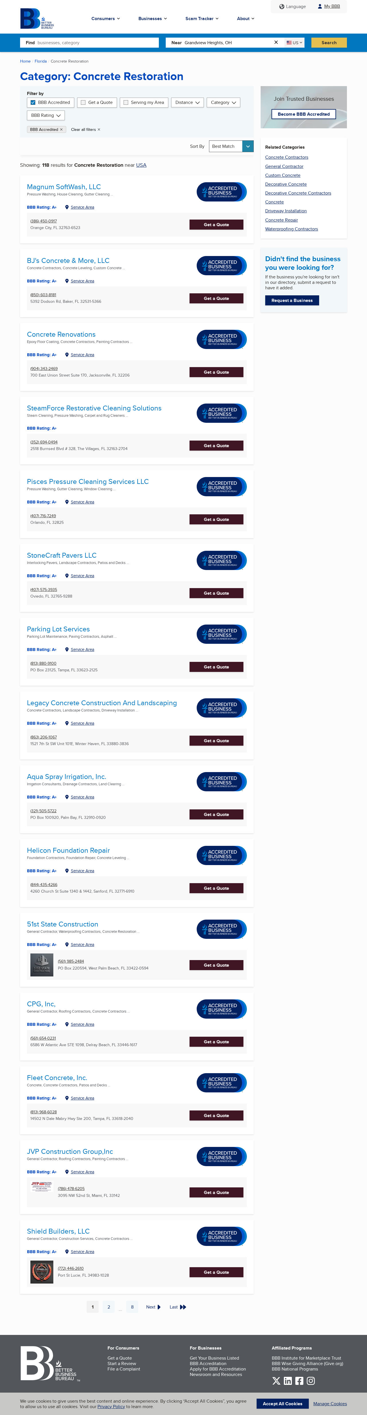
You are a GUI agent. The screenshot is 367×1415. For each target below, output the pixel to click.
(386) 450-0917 (43, 221)
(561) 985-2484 (71, 961)
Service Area (82, 207)
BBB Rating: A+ (42, 649)
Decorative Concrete (286, 184)
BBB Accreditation (208, 1363)
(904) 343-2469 (44, 368)
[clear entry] (277, 43)
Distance (184, 102)
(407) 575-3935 (43, 589)
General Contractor (284, 166)
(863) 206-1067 (43, 737)
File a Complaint (124, 1369)
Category (220, 102)
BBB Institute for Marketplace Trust (306, 1358)
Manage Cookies (330, 1403)
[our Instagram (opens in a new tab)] (310, 1384)
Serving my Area (147, 102)
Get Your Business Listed (214, 1358)
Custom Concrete (282, 175)
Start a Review (122, 1363)
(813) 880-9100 (43, 663)
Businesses (150, 18)
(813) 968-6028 (43, 1112)
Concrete (274, 202)
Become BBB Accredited (304, 114)
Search (329, 42)
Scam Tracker (200, 18)
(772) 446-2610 (71, 1268)
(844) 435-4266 (43, 884)
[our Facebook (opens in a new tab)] (299, 1384)
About (243, 18)
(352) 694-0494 (44, 442)
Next (150, 1307)
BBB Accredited (54, 102)
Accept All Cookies (282, 1403)
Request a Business (292, 300)
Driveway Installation (286, 211)
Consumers (103, 18)
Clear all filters (83, 129)
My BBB (332, 6)
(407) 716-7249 (43, 515)
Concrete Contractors (286, 157)
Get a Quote (100, 102)
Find (30, 42)
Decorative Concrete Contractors (298, 193)
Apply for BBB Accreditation (218, 1369)
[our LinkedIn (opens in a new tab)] (287, 1384)
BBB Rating (42, 115)
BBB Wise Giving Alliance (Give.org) (307, 1363)
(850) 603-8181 (43, 294)
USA (141, 164)
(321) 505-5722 (43, 811)
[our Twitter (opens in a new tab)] (276, 1384)
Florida (41, 61)
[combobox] (98, 42)
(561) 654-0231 (43, 1038)
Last (174, 1307)
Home (25, 61)
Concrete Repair (281, 220)
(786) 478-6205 (71, 1188)
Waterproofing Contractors (291, 229)
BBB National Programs (295, 1369)
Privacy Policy (111, 1406)
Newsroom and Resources (216, 1374)
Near (176, 42)
